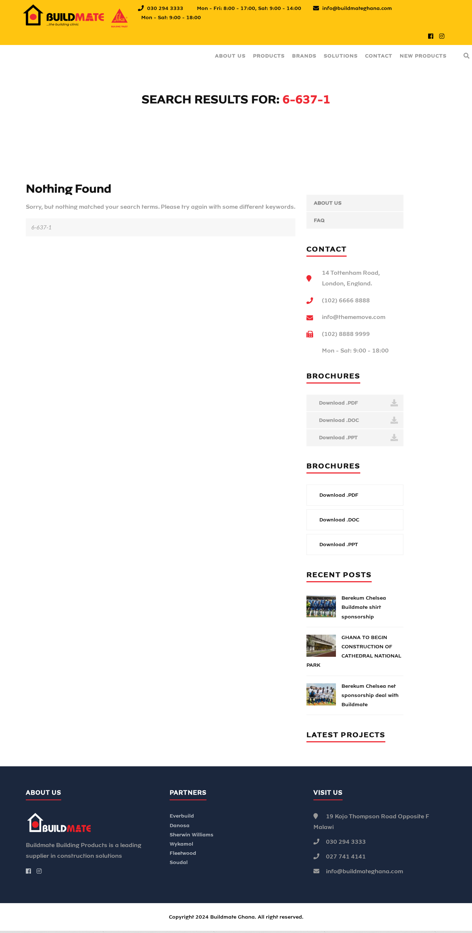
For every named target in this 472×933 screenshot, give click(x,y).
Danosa (180, 825)
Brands (304, 55)
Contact (378, 55)
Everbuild (182, 815)
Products (269, 55)
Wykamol (181, 843)
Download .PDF (337, 402)
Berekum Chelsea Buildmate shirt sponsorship (363, 607)
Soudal (179, 862)
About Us (230, 55)
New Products (423, 55)
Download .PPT (337, 437)
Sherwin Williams (192, 834)
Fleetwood (183, 853)
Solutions (341, 55)
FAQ (319, 220)
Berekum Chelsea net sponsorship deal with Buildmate (370, 695)
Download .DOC (338, 420)
